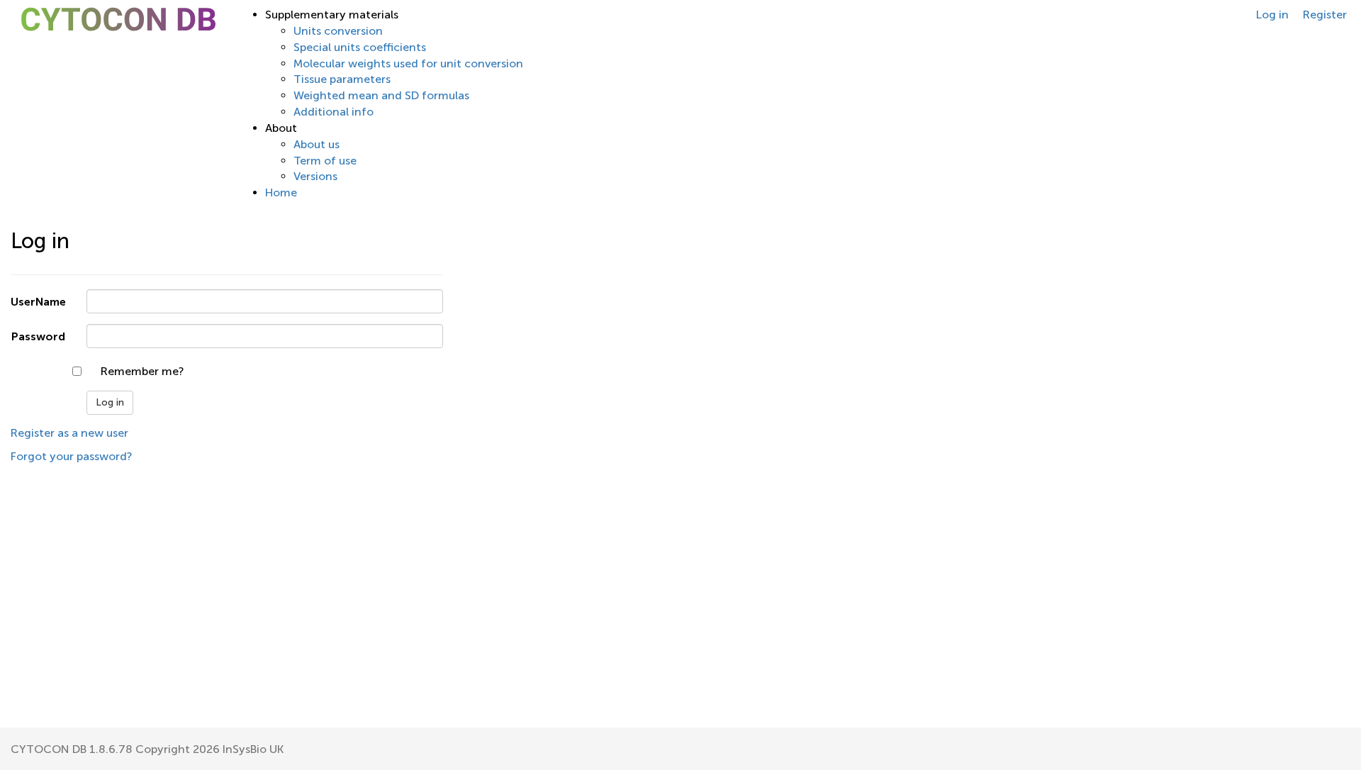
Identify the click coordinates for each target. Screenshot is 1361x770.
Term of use (325, 160)
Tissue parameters (342, 79)
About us (316, 144)
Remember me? (142, 371)
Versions (315, 176)
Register (1325, 14)
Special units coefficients (359, 47)
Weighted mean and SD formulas (381, 95)
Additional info (333, 111)
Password (38, 336)
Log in (1272, 14)
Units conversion (338, 31)
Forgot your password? (71, 456)
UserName (38, 301)
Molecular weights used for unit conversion (408, 63)
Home (281, 192)
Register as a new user (69, 433)
